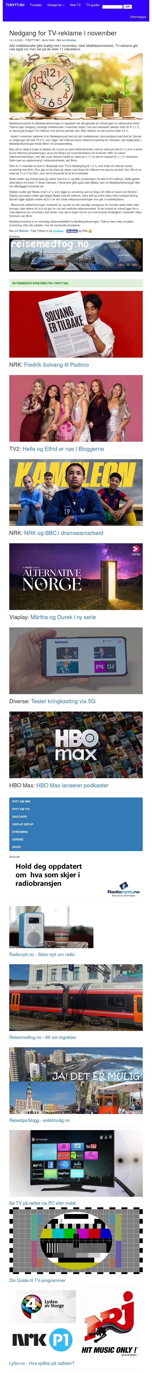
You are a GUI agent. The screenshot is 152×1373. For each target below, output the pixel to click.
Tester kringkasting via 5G (63, 701)
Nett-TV (75, 5)
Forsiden (36, 5)
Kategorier (55, 5)
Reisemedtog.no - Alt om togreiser (42, 1037)
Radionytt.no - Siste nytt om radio (42, 954)
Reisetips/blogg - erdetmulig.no (39, 1120)
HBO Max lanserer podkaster (72, 785)
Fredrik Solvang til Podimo (56, 364)
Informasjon (138, 16)
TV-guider (93, 5)
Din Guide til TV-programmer (37, 1280)
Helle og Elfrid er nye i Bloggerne (63, 448)
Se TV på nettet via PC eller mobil (42, 1203)
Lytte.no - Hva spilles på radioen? (41, 1363)
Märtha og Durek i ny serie (63, 617)
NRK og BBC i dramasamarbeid (63, 533)
